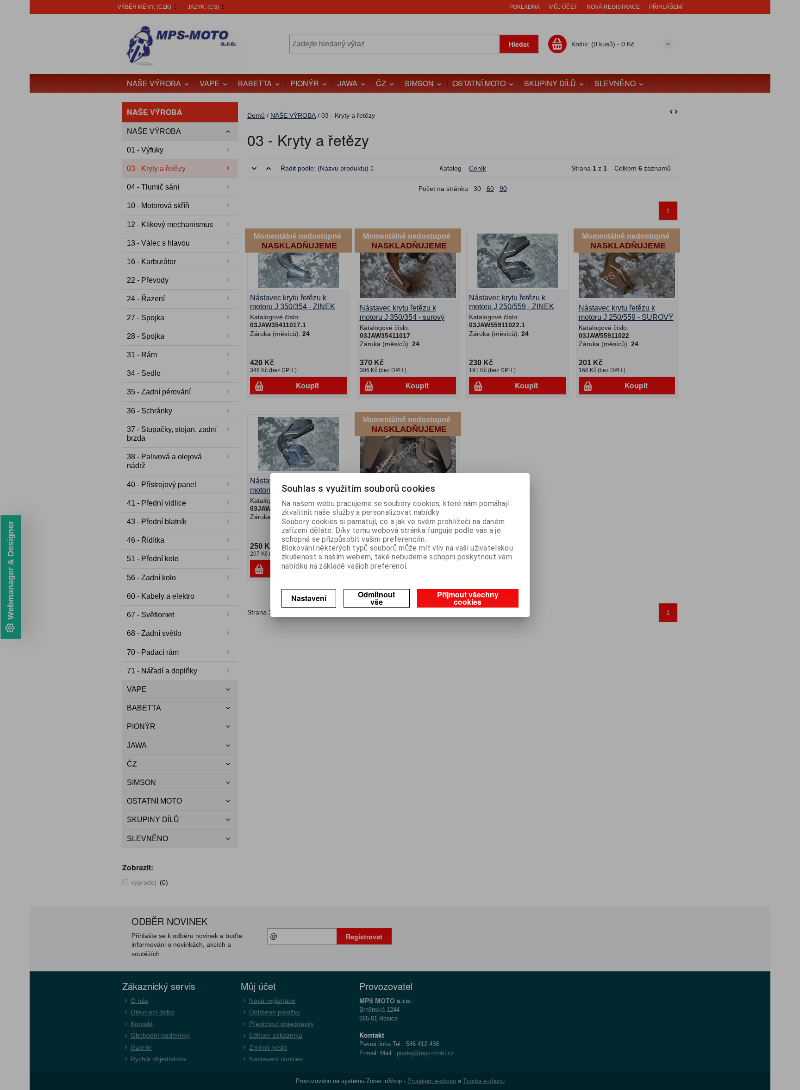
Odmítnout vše (376, 598)
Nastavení (308, 598)
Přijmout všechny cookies (468, 598)
